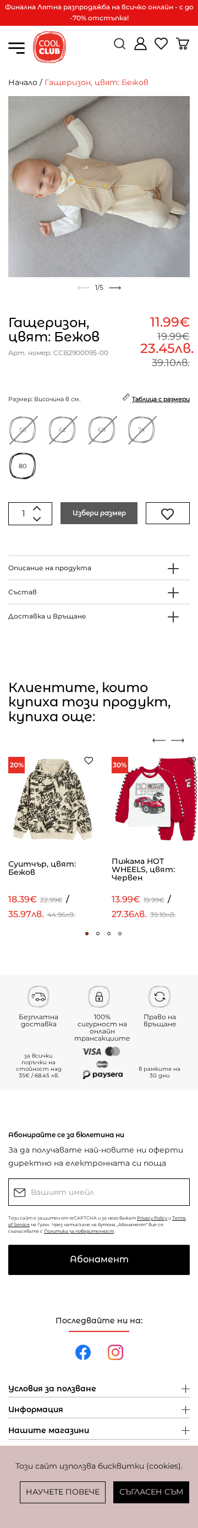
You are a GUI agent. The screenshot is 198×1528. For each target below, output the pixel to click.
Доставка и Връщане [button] (47, 616)
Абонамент (99, 1259)
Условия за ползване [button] (52, 1389)
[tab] (99, 568)
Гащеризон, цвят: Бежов (96, 82)
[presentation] (159, 740)
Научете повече (63, 1492)
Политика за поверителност (79, 1231)
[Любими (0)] (162, 48)
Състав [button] (22, 592)
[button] (86, 933)
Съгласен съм (151, 1492)
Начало (22, 82)
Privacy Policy (152, 1218)
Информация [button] (35, 1410)
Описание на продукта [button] (49, 568)
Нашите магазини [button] (48, 1430)
